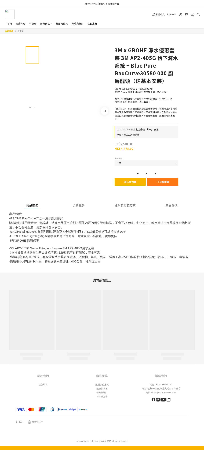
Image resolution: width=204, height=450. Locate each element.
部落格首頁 (62, 23)
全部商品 (9, 31)
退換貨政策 (102, 388)
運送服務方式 (102, 384)
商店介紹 (21, 23)
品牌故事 (43, 384)
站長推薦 (92, 23)
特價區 (32, 23)
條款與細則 (78, 23)
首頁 (9, 23)
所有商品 (45, 23)
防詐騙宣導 (102, 396)
